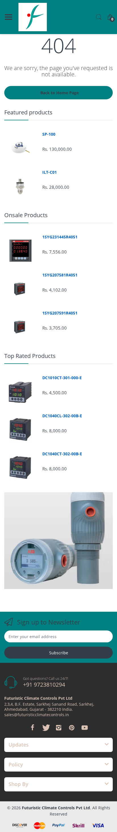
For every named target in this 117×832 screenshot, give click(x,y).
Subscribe (58, 652)
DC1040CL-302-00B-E (62, 415)
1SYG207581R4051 (60, 275)
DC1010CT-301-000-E (62, 377)
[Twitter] (45, 727)
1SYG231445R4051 (60, 237)
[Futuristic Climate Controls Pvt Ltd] (32, 17)
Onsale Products (26, 215)
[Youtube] (85, 727)
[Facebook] (32, 727)
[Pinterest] (71, 727)
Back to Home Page (59, 92)
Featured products (28, 112)
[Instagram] (58, 727)
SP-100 (48, 134)
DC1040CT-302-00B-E (62, 453)
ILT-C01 (49, 172)
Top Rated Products (30, 356)
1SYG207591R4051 (60, 313)
